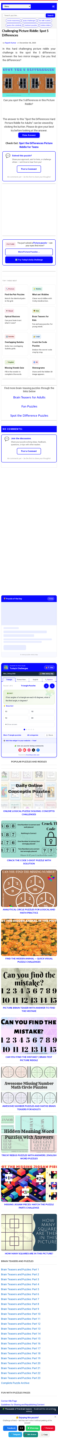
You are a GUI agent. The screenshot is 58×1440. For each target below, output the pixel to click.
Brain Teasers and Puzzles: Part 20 (20, 1363)
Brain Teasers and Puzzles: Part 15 (20, 1338)
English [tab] (35, 680)
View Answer (29, 135)
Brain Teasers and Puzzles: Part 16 (20, 1343)
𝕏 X (21, 1428)
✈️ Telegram (15, 1434)
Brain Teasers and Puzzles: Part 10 (20, 1313)
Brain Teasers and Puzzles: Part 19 (20, 1358)
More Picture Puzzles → (29, 252)
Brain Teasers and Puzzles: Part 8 (20, 1304)
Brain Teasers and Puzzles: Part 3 (20, 1279)
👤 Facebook (10, 1428)
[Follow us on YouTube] (24, 750)
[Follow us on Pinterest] (20, 750)
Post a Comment (29, 169)
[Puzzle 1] (24, 729)
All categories (32, 735)
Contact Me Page (9, 1401)
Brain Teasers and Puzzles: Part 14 (20, 1333)
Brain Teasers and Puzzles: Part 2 (20, 1274)
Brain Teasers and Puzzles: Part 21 (20, 1368)
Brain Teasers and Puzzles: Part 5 (20, 1289)
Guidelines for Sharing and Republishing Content (22, 1404)
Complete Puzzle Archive (15, 1382)
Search (50, 15)
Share (50, 735)
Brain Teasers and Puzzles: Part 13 (20, 1328)
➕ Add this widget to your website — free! (19, 741)
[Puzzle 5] (33, 729)
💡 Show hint (8, 706)
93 (6, 712)
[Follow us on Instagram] (29, 750)
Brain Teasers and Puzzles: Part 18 (20, 1353)
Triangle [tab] (9, 680)
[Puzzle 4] (31, 729)
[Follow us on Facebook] (38, 750)
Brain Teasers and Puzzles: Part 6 (20, 1294)
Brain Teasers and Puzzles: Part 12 (20, 1323)
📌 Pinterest (48, 1428)
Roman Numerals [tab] (23, 680)
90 (32, 712)
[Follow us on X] (33, 750)
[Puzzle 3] (29, 729)
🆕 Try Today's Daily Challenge (29, 260)
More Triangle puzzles (12, 735)
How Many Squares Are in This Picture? (29, 1253)
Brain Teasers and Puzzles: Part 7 (20, 1299)
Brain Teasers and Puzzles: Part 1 (20, 1269)
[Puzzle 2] (26, 729)
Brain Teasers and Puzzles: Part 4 (20, 1284)
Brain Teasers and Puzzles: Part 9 (20, 1308)
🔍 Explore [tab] (49, 680)
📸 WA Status (30, 1434)
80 (32, 718)
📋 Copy (44, 1435)
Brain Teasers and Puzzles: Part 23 (20, 1378)
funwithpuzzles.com (32, 755)
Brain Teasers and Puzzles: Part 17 (20, 1348)
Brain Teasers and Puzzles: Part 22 (20, 1373)
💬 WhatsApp (32, 1428)
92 (6, 718)
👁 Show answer (11, 724)
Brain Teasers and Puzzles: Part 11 (20, 1318)
